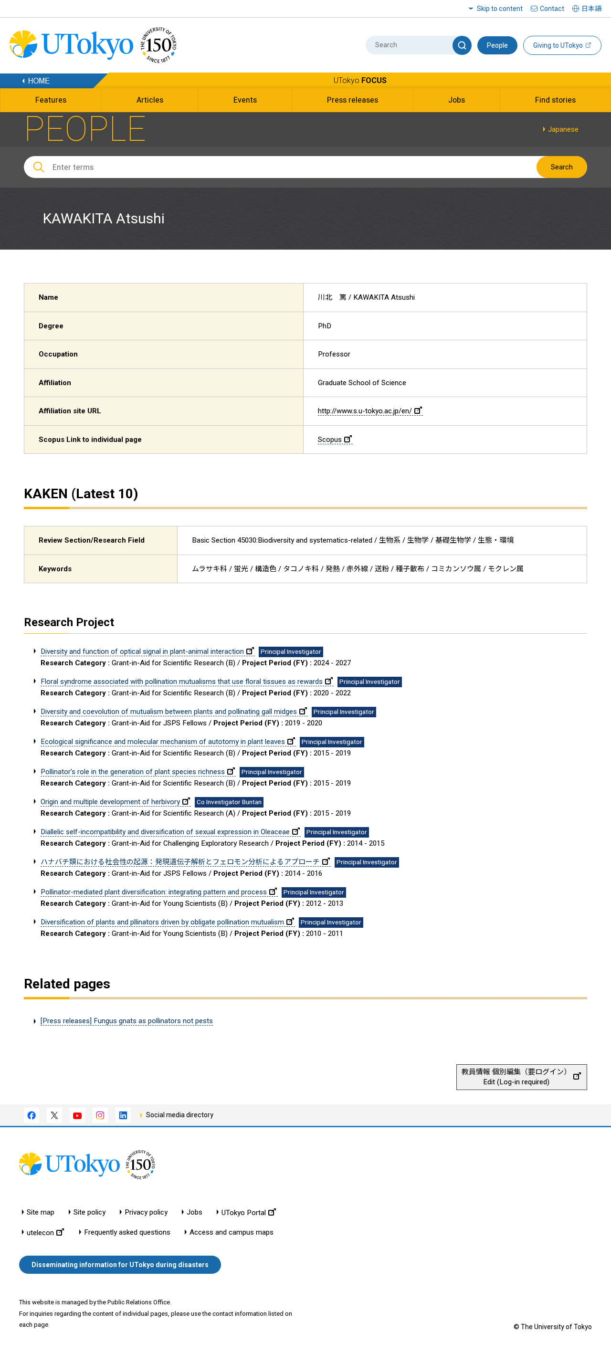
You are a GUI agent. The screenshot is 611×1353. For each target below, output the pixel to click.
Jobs (194, 1212)
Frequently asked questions (127, 1232)
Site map (40, 1212)
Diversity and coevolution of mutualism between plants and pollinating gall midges (169, 711)
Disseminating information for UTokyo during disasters (120, 1265)
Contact (552, 8)
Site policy (89, 1212)
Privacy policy (146, 1212)
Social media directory (179, 1115)
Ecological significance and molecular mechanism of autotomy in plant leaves (163, 741)
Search (562, 167)
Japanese (563, 129)
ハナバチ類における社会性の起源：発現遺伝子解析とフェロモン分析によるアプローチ (180, 862)
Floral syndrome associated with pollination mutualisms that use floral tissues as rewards (182, 681)
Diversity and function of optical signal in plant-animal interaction (142, 651)
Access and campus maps (232, 1232)
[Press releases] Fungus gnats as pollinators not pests (127, 1021)
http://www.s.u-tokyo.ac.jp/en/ (365, 411)
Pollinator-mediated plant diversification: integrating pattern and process (154, 892)
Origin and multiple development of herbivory (110, 801)
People (497, 45)
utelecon (40, 1232)
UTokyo (360, 80)
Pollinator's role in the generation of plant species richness (133, 771)
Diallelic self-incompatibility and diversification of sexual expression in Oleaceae (165, 832)
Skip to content (500, 8)
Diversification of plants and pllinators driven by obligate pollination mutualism (162, 922)
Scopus (330, 439)
